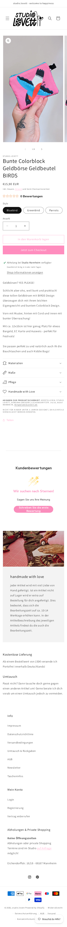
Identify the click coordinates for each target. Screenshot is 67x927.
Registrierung (15, 808)
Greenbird (33, 210)
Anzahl (6, 218)
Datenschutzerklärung (26, 913)
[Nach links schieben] (25, 149)
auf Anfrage (44, 848)
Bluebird (12, 210)
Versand (18, 189)
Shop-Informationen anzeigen (25, 272)
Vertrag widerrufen (18, 816)
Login (10, 799)
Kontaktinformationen (28, 919)
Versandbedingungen (20, 742)
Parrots (54, 210)
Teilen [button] (10, 420)
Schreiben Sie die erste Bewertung (33, 509)
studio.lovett (18, 907)
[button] (7, 18)
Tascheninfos (15, 776)
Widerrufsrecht (55, 907)
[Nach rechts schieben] (42, 149)
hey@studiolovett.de (26, 404)
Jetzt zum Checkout (34, 250)
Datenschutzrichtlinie (20, 734)
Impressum (14, 725)
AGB (9, 759)
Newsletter (14, 767)
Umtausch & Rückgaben (21, 751)
